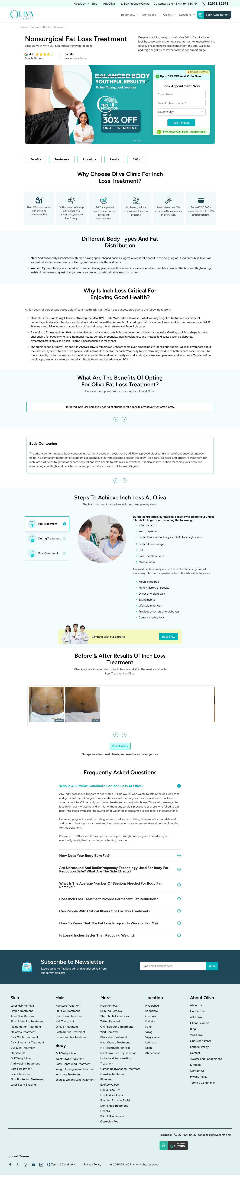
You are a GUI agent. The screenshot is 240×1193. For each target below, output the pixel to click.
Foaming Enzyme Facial (115, 1100)
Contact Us (197, 1071)
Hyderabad (152, 1005)
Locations (185, 14)
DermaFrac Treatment (114, 1106)
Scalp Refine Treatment (70, 1032)
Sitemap (195, 1065)
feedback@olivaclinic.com (215, 1135)
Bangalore (151, 1011)
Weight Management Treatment (76, 1069)
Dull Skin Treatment (23, 1048)
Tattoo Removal (110, 1021)
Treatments (62, 159)
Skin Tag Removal (111, 1011)
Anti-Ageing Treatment (25, 1063)
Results (114, 159)
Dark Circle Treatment (24, 1037)
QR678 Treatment (67, 1027)
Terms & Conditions (202, 1083)
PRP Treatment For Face (115, 1048)
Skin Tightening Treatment (27, 1079)
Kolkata (150, 1021)
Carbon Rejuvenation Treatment (120, 1069)
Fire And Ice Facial (112, 1095)
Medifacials (18, 1053)
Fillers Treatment (21, 1074)
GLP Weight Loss (21, 1058)
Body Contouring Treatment (73, 1064)
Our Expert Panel (200, 1041)
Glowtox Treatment (112, 1074)
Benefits (35, 159)
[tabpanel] (144, 568)
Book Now (168, 636)
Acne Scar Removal (23, 1016)
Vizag (148, 1032)
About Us (196, 1005)
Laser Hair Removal (22, 1005)
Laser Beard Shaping (23, 1084)
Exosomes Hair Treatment (72, 1037)
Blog (94, 3)
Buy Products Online (137, 3)
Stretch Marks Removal (114, 1016)
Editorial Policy (199, 1047)
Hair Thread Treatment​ (70, 1016)
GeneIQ (105, 1111)
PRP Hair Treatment (68, 1011)
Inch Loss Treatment (68, 1074)
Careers (195, 1053)
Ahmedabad (152, 1053)
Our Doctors (197, 1011)
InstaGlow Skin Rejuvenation (118, 1053)
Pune (148, 1027)
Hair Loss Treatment (68, 1005)
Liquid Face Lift (110, 1090)
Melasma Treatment (23, 1032)
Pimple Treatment (22, 1011)
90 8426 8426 (187, 1135)
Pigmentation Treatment (26, 1027)
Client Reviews (199, 1023)
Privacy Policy (198, 1077)
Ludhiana (151, 1042)
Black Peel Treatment (113, 1037)
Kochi (149, 1048)
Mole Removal (109, 1005)
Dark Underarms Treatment (27, 1042)
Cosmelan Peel (109, 1121)
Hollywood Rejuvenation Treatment (115, 1061)
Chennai (150, 1016)
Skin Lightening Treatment (27, 1021)
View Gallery (120, 746)
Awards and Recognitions (206, 1059)
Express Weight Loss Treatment (75, 1080)
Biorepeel (106, 1079)
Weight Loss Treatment (70, 1058)
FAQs (136, 159)
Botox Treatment (21, 1069)
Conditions (149, 14)
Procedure (89, 159)
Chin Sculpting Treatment (116, 1027)
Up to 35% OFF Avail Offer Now (180, 76)
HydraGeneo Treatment (115, 1042)
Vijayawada (152, 1037)
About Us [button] (80, 3)
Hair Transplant (65, 1021)
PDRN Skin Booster (112, 1116)
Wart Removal (109, 1032)
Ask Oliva (109, 3)
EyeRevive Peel (109, 1084)
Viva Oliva (196, 1035)
